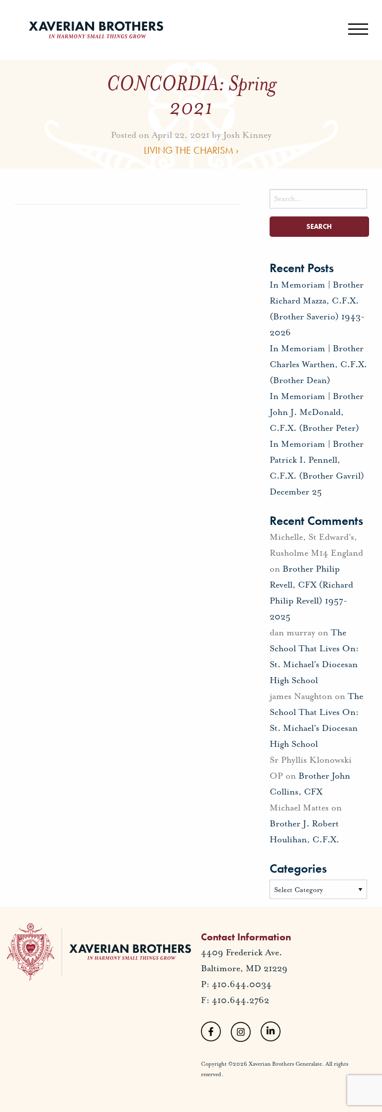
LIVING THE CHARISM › (191, 149)
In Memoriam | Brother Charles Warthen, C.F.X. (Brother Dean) (318, 364)
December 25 (296, 491)
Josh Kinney (247, 134)
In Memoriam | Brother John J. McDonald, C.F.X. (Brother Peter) (317, 412)
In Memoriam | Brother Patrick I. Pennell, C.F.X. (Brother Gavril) (317, 459)
